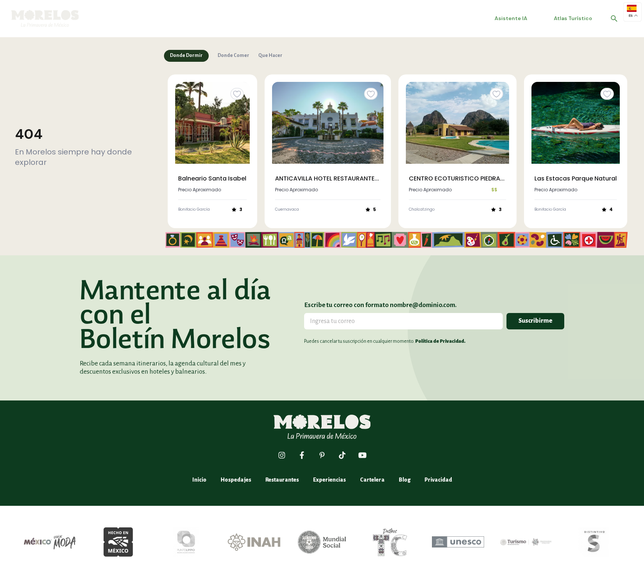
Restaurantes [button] (282, 480)
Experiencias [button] (329, 480)
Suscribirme (535, 320)
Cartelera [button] (372, 480)
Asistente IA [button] (511, 18)
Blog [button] (404, 480)
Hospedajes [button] (236, 480)
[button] (614, 18)
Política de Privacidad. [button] (440, 341)
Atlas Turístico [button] (573, 18)
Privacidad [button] (438, 480)
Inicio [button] (199, 480)
